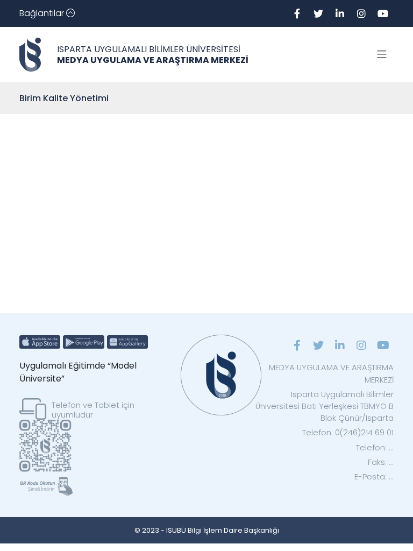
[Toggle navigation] (382, 55)
